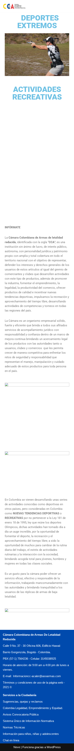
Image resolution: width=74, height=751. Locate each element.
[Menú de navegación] (66, 6)
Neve (16, 747)
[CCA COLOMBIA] (14, 6)
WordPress (54, 747)
